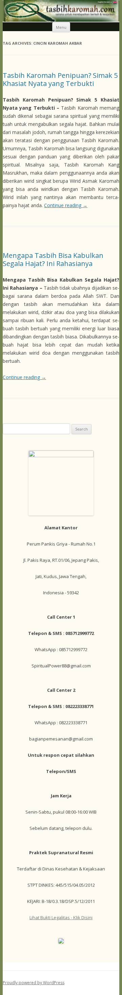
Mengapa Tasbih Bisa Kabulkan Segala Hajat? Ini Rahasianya (53, 259)
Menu (61, 27)
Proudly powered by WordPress (33, 983)
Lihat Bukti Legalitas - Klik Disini (61, 917)
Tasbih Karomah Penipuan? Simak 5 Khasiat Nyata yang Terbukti (60, 79)
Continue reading (65, 205)
